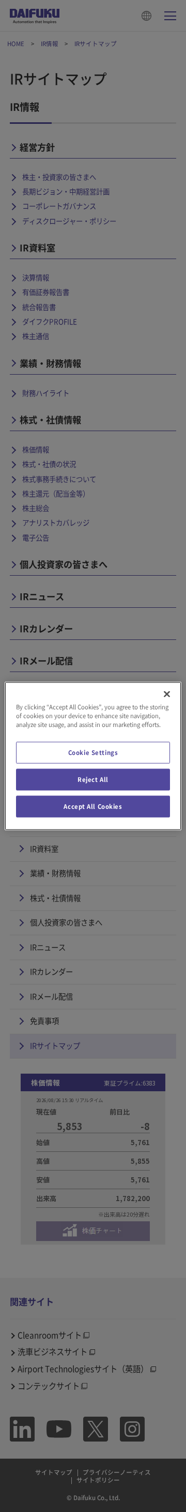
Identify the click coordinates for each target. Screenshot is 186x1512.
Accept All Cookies (93, 806)
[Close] (167, 694)
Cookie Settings (93, 752)
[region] (93, 756)
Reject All (93, 779)
